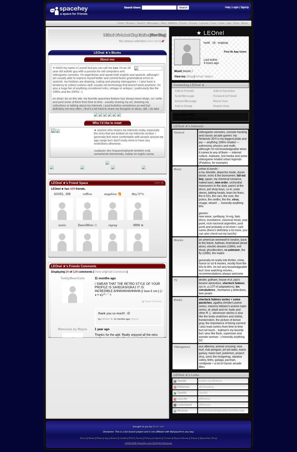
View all (100, 271)
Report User (221, 106)
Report (135, 319)
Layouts (204, 23)
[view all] (159, 182)
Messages (153, 23)
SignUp (245, 7)
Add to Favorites (224, 91)
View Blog (157, 35)
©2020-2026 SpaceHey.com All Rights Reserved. (148, 443)
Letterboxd (184, 404)
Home (120, 23)
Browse (130, 23)
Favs (213, 23)
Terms (139, 438)
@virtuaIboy (206, 387)
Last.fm (182, 398)
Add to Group (183, 106)
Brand (114, 438)
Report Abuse (181, 438)
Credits (123, 438)
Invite (222, 23)
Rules (99, 438)
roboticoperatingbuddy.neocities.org (221, 410)
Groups (193, 23)
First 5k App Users (234, 51)
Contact (167, 438)
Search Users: (132, 7)
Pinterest (183, 387)
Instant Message (185, 101)
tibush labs (158, 426)
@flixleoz (204, 398)
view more (153, 41)
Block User (220, 101)
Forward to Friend (224, 96)
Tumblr (181, 380)
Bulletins (172, 23)
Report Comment (153, 301)
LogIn (235, 7)
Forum (183, 23)
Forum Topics (204, 76)
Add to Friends (184, 91)
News (91, 438)
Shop (236, 23)
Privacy (148, 438)
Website (182, 410)
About (244, 23)
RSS (131, 438)
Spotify (182, 392)
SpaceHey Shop (208, 438)
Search (183, 7)
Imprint (157, 438)
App (229, 23)
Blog (163, 23)
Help (227, 7)
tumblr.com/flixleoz (210, 380)
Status (193, 438)
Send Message (184, 96)
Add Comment (116, 271)
